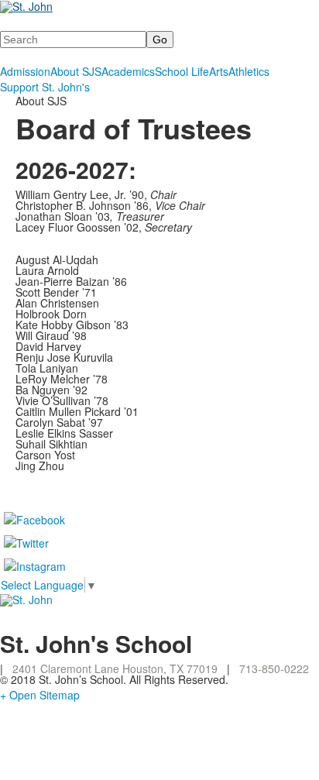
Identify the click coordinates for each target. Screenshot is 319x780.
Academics (128, 71)
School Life (182, 71)
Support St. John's (45, 86)
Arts (218, 71)
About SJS (75, 71)
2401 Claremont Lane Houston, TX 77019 (115, 668)
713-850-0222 (274, 668)
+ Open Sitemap (40, 695)
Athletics (248, 71)
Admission (25, 71)
